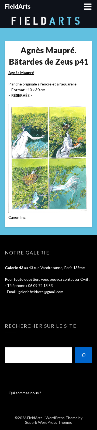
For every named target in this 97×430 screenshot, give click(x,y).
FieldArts (17, 6)
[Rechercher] (83, 355)
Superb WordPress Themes (48, 422)
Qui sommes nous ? (25, 393)
